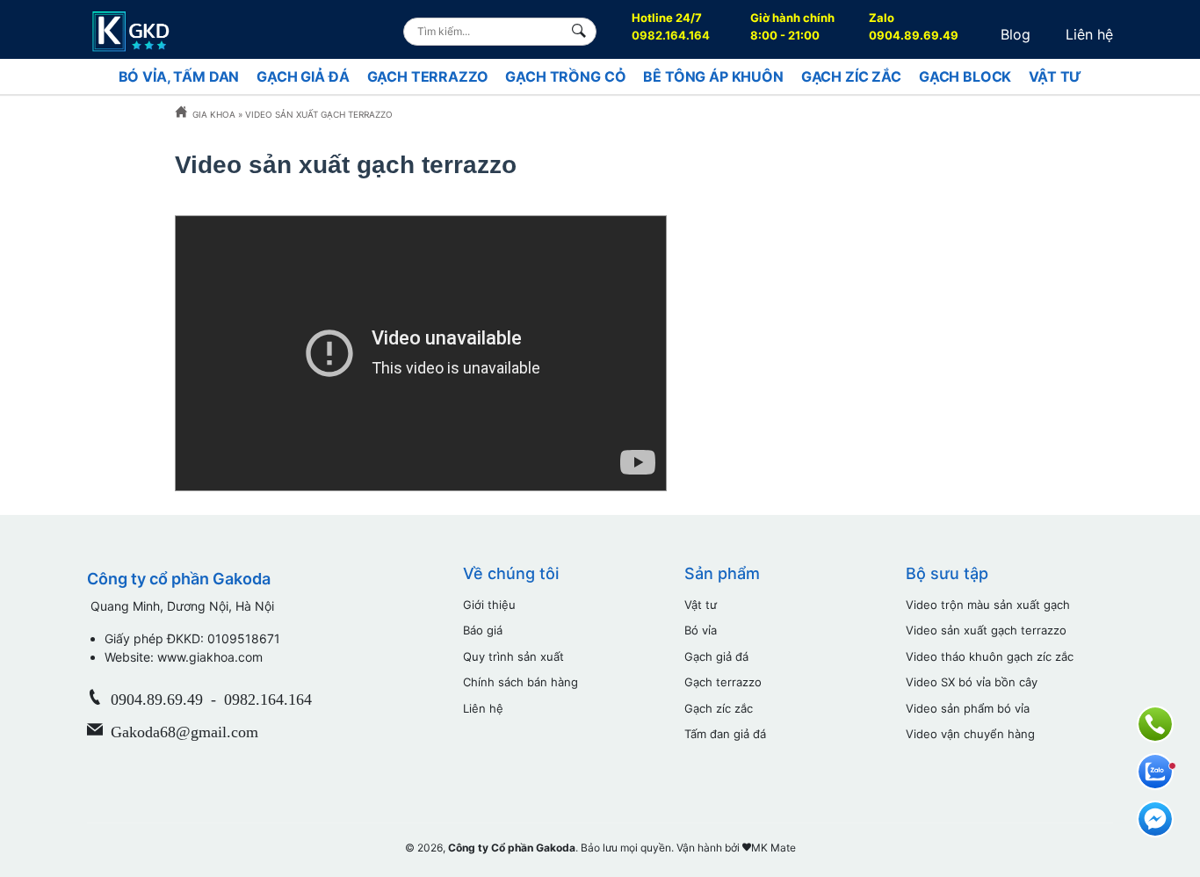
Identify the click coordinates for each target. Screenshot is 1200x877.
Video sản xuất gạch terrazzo (986, 630)
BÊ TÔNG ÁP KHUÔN (713, 76)
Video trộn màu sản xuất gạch (988, 605)
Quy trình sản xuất (513, 656)
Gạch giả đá (716, 656)
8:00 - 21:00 (792, 26)
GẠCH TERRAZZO (427, 76)
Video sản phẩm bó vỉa (968, 708)
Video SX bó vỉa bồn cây (971, 682)
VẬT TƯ (1055, 76)
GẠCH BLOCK (965, 76)
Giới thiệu (489, 605)
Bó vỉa (700, 630)
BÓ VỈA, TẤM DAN (179, 76)
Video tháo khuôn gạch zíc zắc (989, 656)
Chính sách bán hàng (520, 682)
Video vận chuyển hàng (970, 734)
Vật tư (700, 605)
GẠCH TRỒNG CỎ (565, 76)
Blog (1015, 34)
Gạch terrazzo (723, 682)
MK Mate (773, 847)
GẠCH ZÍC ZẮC (851, 76)
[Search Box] (583, 31)
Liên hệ (1089, 34)
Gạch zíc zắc (718, 708)
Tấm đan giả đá (725, 734)
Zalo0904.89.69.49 (913, 26)
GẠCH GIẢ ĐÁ (303, 76)
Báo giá (482, 630)
